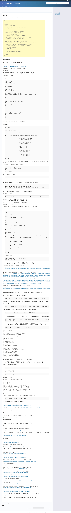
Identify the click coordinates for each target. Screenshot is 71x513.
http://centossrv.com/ (8, 465)
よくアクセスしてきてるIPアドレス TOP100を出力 (14, 31)
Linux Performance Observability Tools (14, 51)
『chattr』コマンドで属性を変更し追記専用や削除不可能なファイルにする (19, 44)
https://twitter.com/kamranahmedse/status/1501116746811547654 (17, 405)
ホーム (2, 0)
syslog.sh (8, 30)
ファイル (19, 6)
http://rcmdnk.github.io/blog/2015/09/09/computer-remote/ (16, 446)
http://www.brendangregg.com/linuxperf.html (13, 483)
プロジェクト (5, 0)
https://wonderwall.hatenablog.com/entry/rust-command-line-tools (18, 417)
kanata (29, 507)
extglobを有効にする (10, 48)
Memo (5, 55)
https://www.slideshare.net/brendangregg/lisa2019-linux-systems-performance (20, 480)
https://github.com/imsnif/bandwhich (12, 421)
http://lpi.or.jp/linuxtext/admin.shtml (11, 442)
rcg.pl (8, 28)
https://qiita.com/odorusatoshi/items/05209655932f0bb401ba (17, 491)
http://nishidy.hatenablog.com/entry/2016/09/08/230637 (16, 472)
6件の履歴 (50, 507)
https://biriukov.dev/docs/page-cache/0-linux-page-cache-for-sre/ (17, 487)
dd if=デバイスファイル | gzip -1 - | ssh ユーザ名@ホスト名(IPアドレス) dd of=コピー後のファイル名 (26, 40)
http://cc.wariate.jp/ (8, 202)
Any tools (7, 54)
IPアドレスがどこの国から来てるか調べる (13, 32)
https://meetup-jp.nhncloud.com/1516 (12, 495)
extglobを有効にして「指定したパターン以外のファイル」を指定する (18, 45)
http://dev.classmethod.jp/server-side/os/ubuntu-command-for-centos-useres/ (20, 461)
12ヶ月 (42, 507)
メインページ (57, 12)
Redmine (31, 512)
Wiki (14, 6)
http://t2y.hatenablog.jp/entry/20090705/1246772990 (15, 66)
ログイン (68, 0)
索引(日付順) (57, 14)
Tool (4, 53)
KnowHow (6, 24)
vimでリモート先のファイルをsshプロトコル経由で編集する (16, 41)
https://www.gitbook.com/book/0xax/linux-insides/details (16, 476)
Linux (5, 22)
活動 (6, 6)
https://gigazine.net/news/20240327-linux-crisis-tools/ (15, 435)
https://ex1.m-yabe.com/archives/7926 (12, 499)
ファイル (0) (6, 503)
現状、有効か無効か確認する (12, 47)
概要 (2, 6)
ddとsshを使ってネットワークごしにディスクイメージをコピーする (18, 37)
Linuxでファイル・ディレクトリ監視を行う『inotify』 (15, 35)
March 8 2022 (22, 410)
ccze (7, 121)
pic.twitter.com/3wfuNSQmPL (34, 407)
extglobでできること (10, 50)
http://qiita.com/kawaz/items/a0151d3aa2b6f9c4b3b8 (15, 453)
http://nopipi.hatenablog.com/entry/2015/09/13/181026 (15, 450)
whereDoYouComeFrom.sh (12, 34)
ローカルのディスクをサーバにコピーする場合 (15, 38)
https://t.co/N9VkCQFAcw (24, 407)
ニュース (10, 6)
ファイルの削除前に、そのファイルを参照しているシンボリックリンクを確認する (20, 42)
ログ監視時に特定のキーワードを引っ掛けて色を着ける (15, 27)
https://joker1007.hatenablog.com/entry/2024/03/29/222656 (16, 430)
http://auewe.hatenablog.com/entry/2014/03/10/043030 (15, 457)
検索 (44, 2)
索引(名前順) (57, 13)
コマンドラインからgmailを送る (11, 25)
